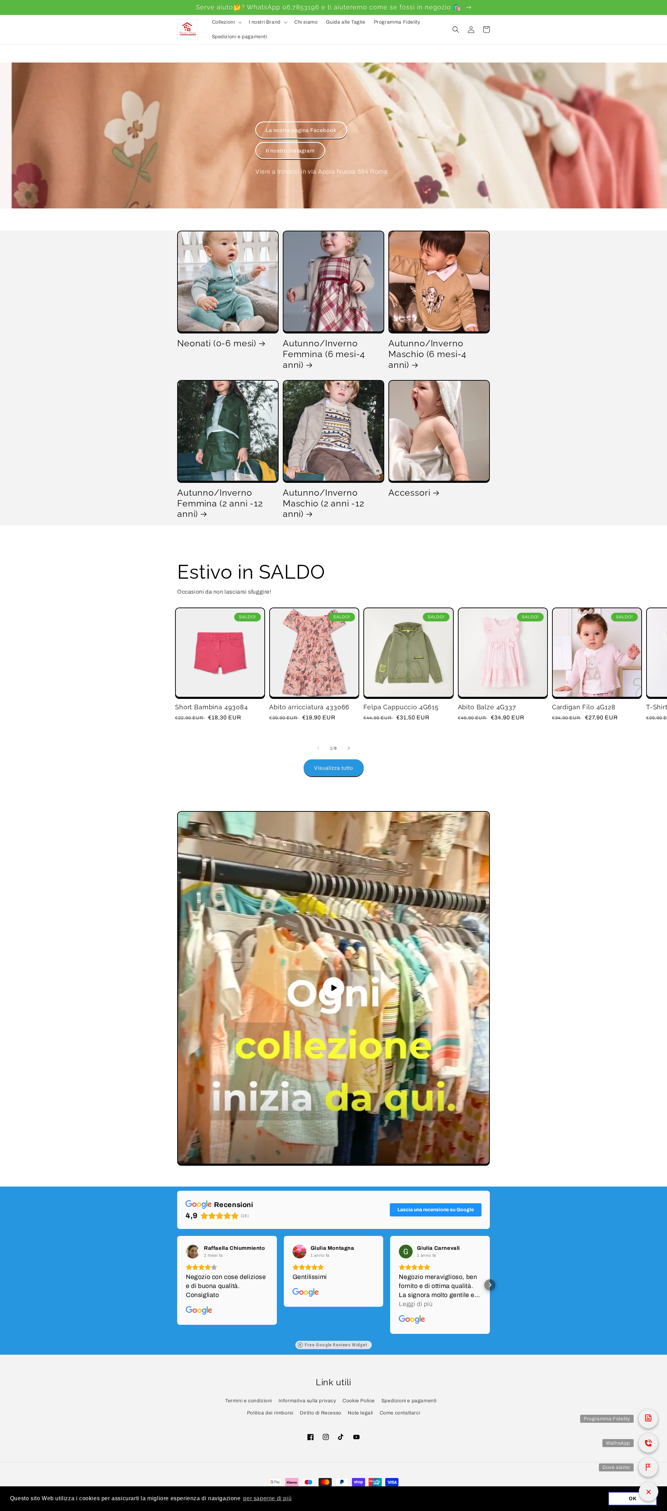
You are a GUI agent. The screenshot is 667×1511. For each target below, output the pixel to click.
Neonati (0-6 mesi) (216, 343)
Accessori (409, 492)
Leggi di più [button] (416, 1304)
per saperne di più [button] (267, 1498)
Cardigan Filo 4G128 (584, 707)
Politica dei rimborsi (270, 1412)
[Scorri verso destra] (348, 748)
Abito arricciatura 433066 (309, 707)
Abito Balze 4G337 (487, 707)
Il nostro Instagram (290, 151)
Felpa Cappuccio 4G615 (401, 707)
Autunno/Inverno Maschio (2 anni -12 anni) (323, 503)
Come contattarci (400, 1412)
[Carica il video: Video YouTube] (333, 988)
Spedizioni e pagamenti (409, 1400)
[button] (226, 22)
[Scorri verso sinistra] (318, 748)
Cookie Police (359, 1400)
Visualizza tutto (333, 768)
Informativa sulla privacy (307, 1400)
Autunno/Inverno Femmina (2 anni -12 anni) (220, 503)
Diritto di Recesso (320, 1412)
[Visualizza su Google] (193, 1251)
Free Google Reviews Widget (336, 1345)
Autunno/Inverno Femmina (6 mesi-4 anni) (324, 354)
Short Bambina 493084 (211, 707)
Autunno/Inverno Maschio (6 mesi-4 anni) (427, 354)
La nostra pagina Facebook (301, 130)
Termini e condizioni (248, 1400)
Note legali (360, 1412)
